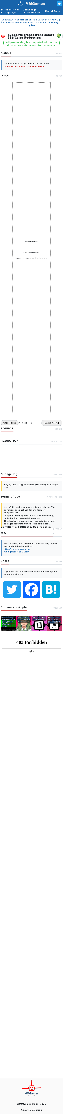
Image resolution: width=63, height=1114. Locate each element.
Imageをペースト (52, 423)
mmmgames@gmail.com (16, 552)
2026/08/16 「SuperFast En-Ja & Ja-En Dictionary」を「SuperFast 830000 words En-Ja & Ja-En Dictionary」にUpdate (31, 22)
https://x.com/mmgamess (17, 549)
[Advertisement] (31, 769)
